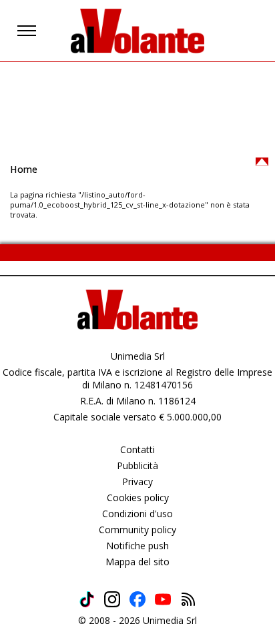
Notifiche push (137, 545)
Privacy (137, 481)
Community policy (137, 529)
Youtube (163, 599)
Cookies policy (138, 497)
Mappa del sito (137, 561)
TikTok (87, 599)
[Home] (137, 30)
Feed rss (188, 599)
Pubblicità (137, 465)
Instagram (112, 599)
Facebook (137, 599)
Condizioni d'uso (137, 513)
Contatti (137, 449)
